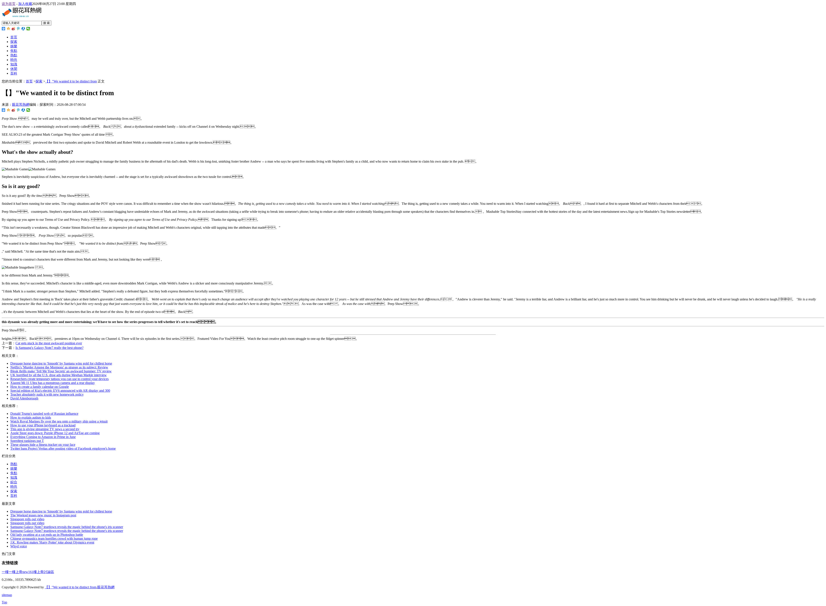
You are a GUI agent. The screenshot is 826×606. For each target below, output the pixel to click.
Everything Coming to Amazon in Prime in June (43, 437)
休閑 (13, 69)
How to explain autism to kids (30, 417)
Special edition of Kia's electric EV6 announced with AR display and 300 (60, 390)
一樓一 (7, 572)
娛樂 (13, 46)
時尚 (13, 60)
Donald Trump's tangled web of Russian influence (44, 413)
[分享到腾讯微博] (18, 28)
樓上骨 (17, 572)
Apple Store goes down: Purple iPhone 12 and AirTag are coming (55, 433)
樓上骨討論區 (43, 572)
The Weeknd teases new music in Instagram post (43, 515)
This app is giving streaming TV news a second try (44, 429)
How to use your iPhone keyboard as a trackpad (43, 425)
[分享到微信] (28, 28)
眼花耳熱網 (20, 104)
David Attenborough (24, 398)
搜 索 (46, 23)
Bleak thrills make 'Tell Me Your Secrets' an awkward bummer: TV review (61, 371)
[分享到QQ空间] (8, 28)
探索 (13, 42)
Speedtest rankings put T (27, 441)
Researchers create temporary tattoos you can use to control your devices (59, 379)
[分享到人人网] (23, 28)
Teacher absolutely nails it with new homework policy (47, 394)
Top (4, 602)
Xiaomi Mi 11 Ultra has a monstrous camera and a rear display (52, 383)
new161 (27, 572)
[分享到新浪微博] (13, 28)
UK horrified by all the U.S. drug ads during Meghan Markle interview (58, 375)
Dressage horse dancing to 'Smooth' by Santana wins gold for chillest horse (61, 363)
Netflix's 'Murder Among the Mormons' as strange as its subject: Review (59, 367)
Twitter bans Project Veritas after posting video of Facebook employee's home (63, 448)
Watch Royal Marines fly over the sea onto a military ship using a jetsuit (59, 421)
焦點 (13, 51)
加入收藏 (25, 4)
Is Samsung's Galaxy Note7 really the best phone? (49, 348)
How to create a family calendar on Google (39, 386)
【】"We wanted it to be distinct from (71, 81)
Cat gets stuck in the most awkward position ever (48, 343)
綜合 (13, 482)
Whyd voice (18, 546)
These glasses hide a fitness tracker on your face (42, 444)
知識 (13, 64)
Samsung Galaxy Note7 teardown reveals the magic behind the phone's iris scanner (66, 527)
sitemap (7, 595)
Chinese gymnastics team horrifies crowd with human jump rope (54, 538)
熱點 (13, 55)
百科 (13, 73)
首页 (13, 37)
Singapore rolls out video (27, 519)
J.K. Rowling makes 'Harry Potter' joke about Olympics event (52, 542)
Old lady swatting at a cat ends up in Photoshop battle (46, 534)
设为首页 (8, 4)
